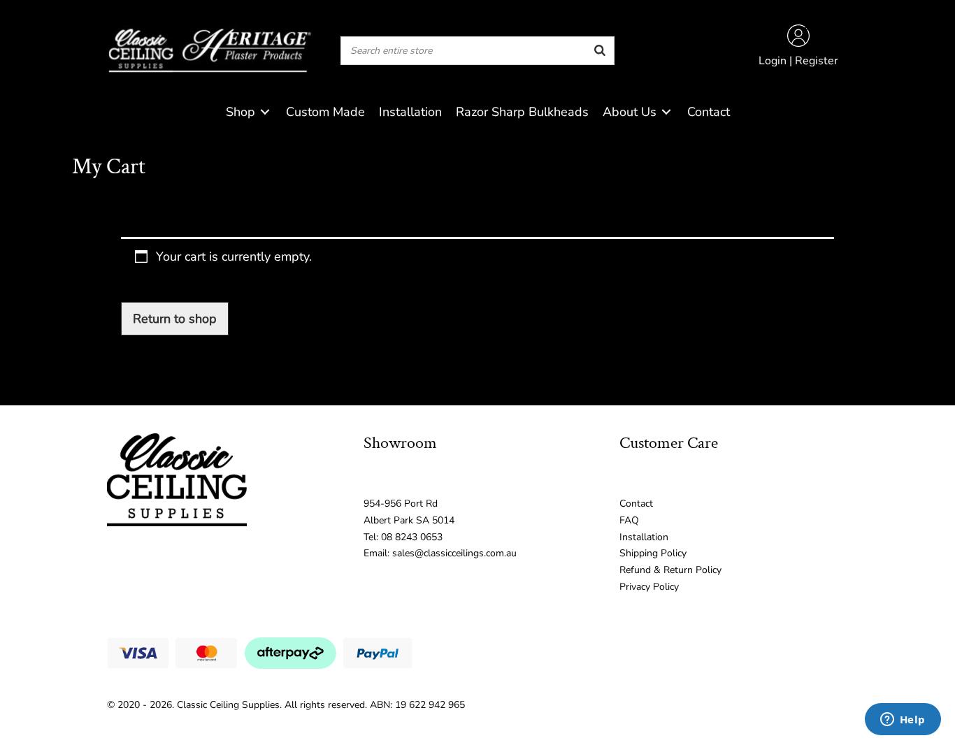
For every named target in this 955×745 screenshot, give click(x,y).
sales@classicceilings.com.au (454, 553)
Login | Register (798, 60)
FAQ (629, 520)
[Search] (600, 50)
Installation (643, 537)
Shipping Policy (653, 553)
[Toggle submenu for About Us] (666, 112)
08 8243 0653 (412, 537)
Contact (636, 503)
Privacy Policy (649, 586)
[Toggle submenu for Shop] (265, 112)
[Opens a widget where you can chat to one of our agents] (902, 720)
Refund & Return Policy (670, 570)
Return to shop (175, 318)
